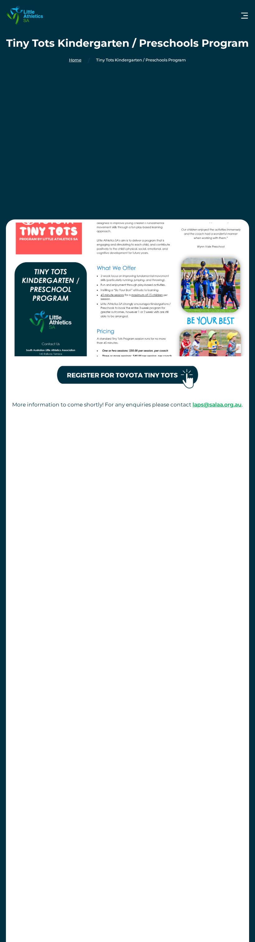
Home (75, 60)
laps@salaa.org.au (217, 404)
